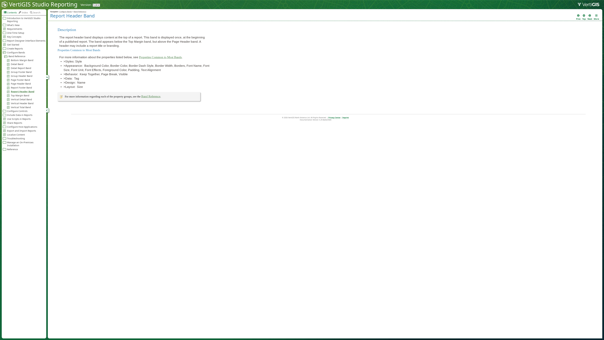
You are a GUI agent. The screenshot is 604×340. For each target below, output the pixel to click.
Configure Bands (65, 12)
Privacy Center (334, 117)
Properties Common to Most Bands (160, 57)
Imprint (345, 117)
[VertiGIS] (591, 5)
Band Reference (80, 12)
